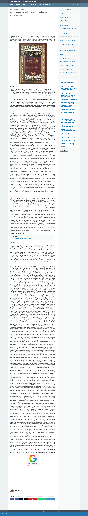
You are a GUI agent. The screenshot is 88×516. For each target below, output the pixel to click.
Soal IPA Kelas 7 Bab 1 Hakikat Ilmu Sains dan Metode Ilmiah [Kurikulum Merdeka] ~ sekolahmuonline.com (68, 139)
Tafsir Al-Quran (30, 4)
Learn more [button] (38, 513)
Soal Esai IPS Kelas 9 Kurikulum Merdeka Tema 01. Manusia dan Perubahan (68, 145)
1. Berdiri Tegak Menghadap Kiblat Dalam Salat (68, 28)
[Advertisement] (32, 25)
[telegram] (50, 499)
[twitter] (23, 499)
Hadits (23, 4)
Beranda (12, 4)
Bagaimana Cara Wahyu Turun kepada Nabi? (23, 238)
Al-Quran (18, 4)
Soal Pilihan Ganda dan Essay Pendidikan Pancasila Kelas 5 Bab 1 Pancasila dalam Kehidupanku (68, 95)
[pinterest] (32, 499)
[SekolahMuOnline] (16, 1)
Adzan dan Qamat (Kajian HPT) (65, 25)
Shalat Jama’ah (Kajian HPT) (65, 22)
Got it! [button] (84, 513)
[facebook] (14, 499)
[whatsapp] (41, 499)
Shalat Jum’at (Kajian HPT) (64, 20)
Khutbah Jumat (46, 4)
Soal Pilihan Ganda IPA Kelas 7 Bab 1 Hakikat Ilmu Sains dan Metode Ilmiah (69, 83)
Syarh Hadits (38, 4)
